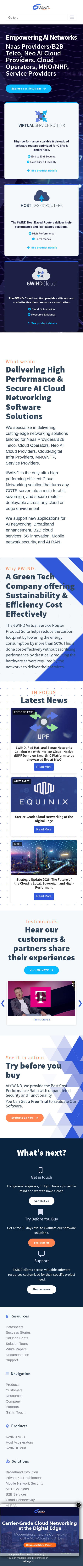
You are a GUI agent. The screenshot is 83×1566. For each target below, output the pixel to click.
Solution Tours (17, 1344)
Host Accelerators (19, 1442)
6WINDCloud (16, 1448)
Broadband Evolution (22, 1472)
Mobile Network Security (24, 1483)
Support (12, 1360)
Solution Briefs (17, 1338)
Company (13, 1401)
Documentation (17, 1355)
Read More (44, 766)
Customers (14, 1390)
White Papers (16, 1349)
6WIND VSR (15, 1437)
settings (27, 1561)
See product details (43, 170)
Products (12, 1385)
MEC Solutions (17, 1489)
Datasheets (14, 1327)
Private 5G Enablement (24, 1478)
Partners (12, 1407)
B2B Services (16, 1494)
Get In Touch (15, 1412)
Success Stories (18, 1332)
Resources (14, 1396)
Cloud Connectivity (20, 1500)
